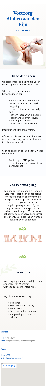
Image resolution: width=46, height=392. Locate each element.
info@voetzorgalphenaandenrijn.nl (20, 340)
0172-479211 (10, 338)
